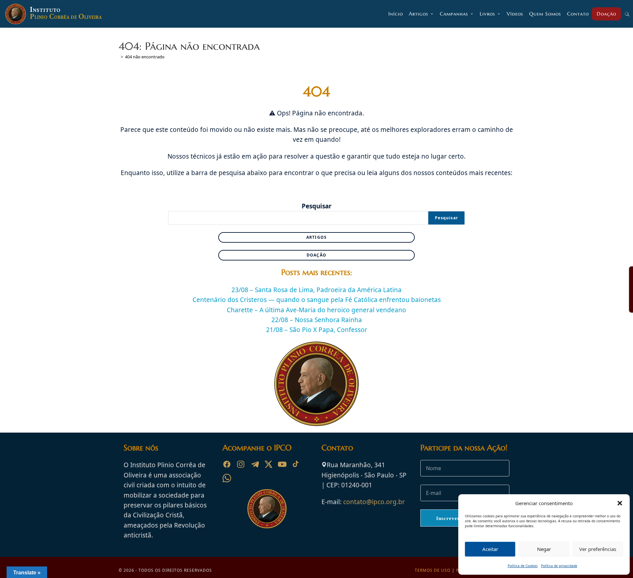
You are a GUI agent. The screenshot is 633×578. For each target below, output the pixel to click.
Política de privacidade (559, 565)
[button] (620, 503)
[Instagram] (240, 464)
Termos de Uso (432, 570)
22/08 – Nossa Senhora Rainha (316, 320)
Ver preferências (597, 549)
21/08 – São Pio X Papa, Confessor (316, 329)
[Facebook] (227, 464)
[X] (268, 464)
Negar (544, 549)
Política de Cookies (523, 565)
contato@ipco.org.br (374, 502)
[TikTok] (296, 464)
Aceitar (490, 549)
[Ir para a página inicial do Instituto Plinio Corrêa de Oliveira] (267, 508)
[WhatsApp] (227, 478)
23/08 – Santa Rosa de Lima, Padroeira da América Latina (316, 290)
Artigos (316, 237)
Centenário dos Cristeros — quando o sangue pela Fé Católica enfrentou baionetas (317, 299)
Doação (316, 255)
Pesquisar (317, 206)
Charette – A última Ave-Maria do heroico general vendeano (316, 310)
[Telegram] (254, 464)
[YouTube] (282, 464)
